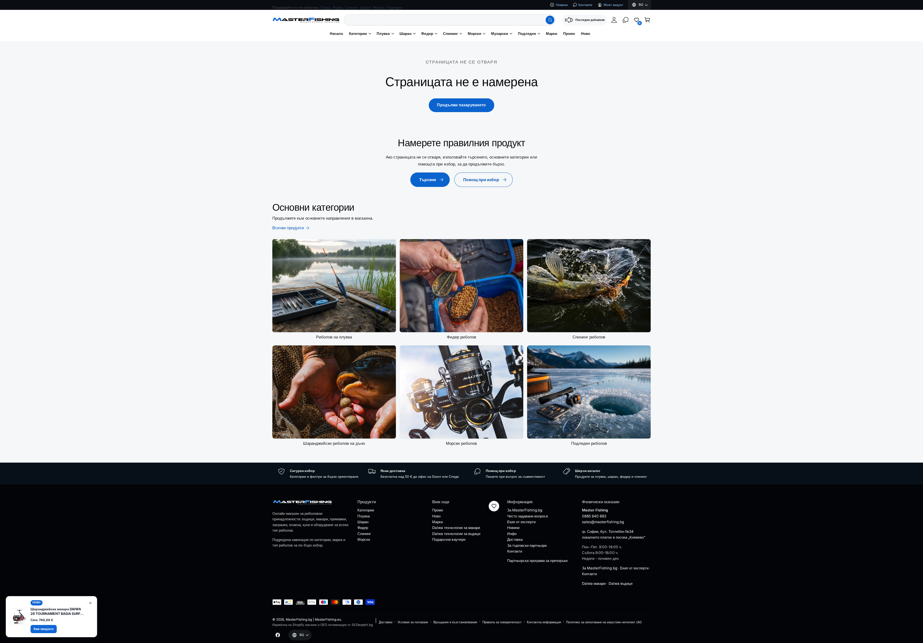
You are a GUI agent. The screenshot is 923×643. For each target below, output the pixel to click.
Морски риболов (461, 443)
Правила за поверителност (502, 622)
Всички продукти (288, 227)
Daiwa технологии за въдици (456, 533)
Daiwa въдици (620, 583)
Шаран (405, 34)
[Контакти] (625, 19)
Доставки (385, 622)
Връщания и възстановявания (455, 622)
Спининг (450, 34)
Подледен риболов (589, 443)
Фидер (427, 34)
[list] (461, 473)
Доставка (515, 539)
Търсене (427, 179)
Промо (437, 510)
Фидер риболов (461, 337)
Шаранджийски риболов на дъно (334, 443)
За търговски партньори (527, 545)
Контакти (585, 5)
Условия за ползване (413, 622)
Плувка (383, 34)
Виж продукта (44, 629)
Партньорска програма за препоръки (537, 560)
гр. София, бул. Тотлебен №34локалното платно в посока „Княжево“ (613, 534)
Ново (436, 516)
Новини (562, 5)
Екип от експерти (521, 522)
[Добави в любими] (494, 506)
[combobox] (449, 19)
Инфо (512, 533)
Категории (358, 34)
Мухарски (499, 34)
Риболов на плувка (334, 337)
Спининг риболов (589, 337)
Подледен (527, 34)
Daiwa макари (593, 583)
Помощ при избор (481, 179)
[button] (647, 19)
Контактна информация (544, 622)
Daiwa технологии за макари (456, 527)
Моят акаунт (613, 5)
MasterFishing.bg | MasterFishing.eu (313, 619)
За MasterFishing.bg (524, 510)
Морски (474, 34)
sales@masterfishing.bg (603, 522)
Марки (437, 522)
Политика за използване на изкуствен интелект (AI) (604, 622)
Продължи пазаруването (461, 105)
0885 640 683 (594, 516)
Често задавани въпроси (527, 516)
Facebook (312, 4)
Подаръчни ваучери (448, 539)
